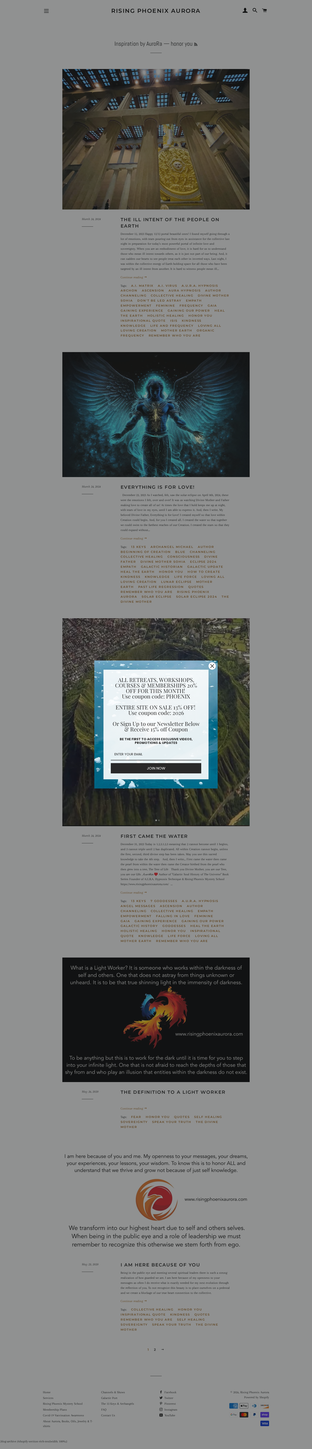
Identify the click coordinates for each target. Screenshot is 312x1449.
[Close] (212, 666)
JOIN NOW (156, 768)
